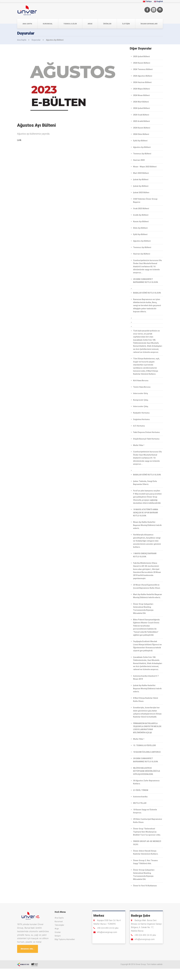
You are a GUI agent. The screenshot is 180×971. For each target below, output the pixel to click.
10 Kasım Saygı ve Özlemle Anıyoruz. (145, 811)
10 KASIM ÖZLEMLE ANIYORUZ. (147, 752)
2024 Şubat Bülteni (141, 108)
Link (19, 140)
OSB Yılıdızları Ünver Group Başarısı (145, 200)
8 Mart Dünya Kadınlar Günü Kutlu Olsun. (145, 699)
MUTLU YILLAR (139, 803)
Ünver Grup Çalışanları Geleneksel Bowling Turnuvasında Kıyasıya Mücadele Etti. (143, 608)
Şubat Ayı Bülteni (140, 179)
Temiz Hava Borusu (141, 387)
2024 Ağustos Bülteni (142, 76)
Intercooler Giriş (140, 393)
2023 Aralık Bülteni (141, 121)
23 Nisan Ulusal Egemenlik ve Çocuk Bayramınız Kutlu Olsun (146, 586)
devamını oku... (28, 949)
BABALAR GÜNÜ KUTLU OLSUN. (147, 293)
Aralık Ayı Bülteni (140, 215)
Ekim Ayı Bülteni (140, 228)
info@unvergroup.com (107, 932)
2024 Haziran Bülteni (142, 82)
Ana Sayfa (22, 40)
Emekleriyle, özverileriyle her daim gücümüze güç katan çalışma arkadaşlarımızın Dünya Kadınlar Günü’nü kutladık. (147, 712)
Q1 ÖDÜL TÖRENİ (140, 790)
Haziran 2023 (139, 160)
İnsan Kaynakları (149, 24)
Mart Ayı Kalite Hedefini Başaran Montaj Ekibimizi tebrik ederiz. (147, 595)
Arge (90, 24)
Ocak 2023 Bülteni (141, 208)
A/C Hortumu (139, 426)
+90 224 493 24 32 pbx (107, 928)
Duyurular (36, 40)
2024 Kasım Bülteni (141, 63)
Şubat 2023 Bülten (141, 192)
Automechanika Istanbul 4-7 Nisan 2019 (146, 677)
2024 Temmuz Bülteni (143, 69)
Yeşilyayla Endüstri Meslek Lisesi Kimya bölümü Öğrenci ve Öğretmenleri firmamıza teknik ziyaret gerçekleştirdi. (147, 646)
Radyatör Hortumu (141, 413)
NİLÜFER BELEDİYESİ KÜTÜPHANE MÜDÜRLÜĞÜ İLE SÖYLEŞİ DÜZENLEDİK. (146, 771)
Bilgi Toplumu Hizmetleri (65, 939)
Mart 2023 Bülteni (141, 173)
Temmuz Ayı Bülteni (142, 154)
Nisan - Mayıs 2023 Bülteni (145, 167)
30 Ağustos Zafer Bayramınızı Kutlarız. (146, 782)
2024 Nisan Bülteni (141, 95)
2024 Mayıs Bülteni (141, 89)
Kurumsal (48, 24)
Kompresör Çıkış (140, 400)
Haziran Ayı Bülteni (141, 254)
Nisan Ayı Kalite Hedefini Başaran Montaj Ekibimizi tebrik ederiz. (147, 525)
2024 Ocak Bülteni (141, 115)
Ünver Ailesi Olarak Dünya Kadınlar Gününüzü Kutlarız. (145, 852)
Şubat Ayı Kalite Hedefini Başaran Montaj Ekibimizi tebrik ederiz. (147, 688)
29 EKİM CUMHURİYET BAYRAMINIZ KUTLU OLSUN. (145, 280)
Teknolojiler (70, 24)
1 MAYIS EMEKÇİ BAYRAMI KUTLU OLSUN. (144, 555)
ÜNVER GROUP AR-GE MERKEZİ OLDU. (147, 842)
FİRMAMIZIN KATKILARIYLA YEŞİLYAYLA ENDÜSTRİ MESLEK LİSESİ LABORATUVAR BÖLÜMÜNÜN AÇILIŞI (147, 728)
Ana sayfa (27, 24)
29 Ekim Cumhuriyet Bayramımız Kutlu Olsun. (147, 820)
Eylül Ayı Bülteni (140, 141)
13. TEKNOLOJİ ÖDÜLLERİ (144, 745)
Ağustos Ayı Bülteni (142, 147)
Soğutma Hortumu (141, 419)
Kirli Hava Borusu (140, 380)
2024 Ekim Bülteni (141, 134)
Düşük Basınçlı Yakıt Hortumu (146, 439)
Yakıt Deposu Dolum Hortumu (146, 432)
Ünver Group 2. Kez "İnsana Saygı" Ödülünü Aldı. (145, 862)
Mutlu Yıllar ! (138, 445)
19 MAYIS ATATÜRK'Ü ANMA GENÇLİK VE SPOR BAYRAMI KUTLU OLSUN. (145, 512)
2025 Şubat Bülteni (141, 56)
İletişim (126, 24)
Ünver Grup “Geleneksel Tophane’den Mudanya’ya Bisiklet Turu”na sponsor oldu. (147, 832)
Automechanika (140, 797)
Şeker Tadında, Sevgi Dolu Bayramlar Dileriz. (145, 482)
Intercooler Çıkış (140, 406)
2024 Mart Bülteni (141, 102)
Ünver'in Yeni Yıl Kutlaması (145, 886)
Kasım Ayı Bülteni (141, 221)
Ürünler (107, 24)
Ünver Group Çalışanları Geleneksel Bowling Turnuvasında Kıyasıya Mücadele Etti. (143, 874)
